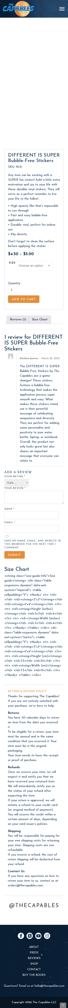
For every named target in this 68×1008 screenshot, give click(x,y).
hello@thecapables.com (49, 986)
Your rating (14, 476)
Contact (34, 969)
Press (34, 952)
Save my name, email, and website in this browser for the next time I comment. (32, 544)
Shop (34, 964)
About (34, 947)
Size (12, 263)
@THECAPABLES (34, 906)
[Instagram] (47, 936)
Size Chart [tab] (40, 319)
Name (9, 509)
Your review (15, 488)
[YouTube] (38, 936)
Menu (62, 8)
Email (9, 522)
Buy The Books (34, 975)
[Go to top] (63, 1005)
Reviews (34, 958)
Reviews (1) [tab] (18, 319)
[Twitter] (30, 936)
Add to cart (24, 299)
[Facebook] (21, 936)
